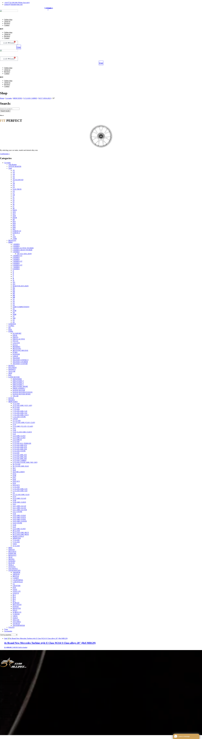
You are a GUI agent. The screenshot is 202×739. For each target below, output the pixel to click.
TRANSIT (16, 358)
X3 (14, 303)
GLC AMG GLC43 (19, 506)
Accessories (8, 631)
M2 (14, 288)
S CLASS (16, 453)
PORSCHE (12, 553)
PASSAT (16, 606)
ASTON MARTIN (14, 166)
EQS (14, 483)
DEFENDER (17, 379)
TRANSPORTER (19, 625)
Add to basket (22, 647)
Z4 (14, 322)
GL (14, 493)
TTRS (15, 238)
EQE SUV (16, 481)
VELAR (15, 396)
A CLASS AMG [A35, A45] (22, 405)
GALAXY (16, 343)
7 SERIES (16, 267)
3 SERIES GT (17, 255)
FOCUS (15, 341)
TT (14, 235)
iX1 (14, 282)
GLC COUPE (17, 512)
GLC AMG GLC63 (19, 508)
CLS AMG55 (17, 439)
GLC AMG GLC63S (20, 510)
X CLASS (16, 546)
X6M (14, 314)
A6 (14, 178)
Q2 (14, 185)
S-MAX (15, 356)
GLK (14, 525)
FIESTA (15, 337)
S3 (13, 199)
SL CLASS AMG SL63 (21, 466)
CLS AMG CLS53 (19, 436)
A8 (14, 183)
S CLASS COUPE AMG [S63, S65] (25, 462)
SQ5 (14, 212)
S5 (13, 202)
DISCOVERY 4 (18, 383)
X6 (14, 312)
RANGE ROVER (19, 390)
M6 (14, 295)
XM (14, 318)
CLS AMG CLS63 (19, 438)
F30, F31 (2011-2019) (24, 254)
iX (13, 280)
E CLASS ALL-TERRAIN (22, 443)
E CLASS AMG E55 (20, 447)
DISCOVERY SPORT (20, 386)
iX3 (14, 284)
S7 (13, 206)
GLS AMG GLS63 (19, 529)
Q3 (14, 187)
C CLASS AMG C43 (20, 411)
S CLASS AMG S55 (20, 455)
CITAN (15, 419)
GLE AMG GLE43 (19, 515)
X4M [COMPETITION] (21, 307)
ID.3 (14, 595)
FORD (10, 331)
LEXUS (11, 398)
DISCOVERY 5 (18, 384)
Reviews (7, 23)
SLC (14, 468)
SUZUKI (11, 563)
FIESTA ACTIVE (19, 339)
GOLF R (16, 593)
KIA (9, 375)
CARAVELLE (18, 582)
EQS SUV (16, 485)
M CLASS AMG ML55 (21, 532)
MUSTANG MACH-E (20, 350)
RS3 (14, 221)
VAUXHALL (13, 568)
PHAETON (17, 608)
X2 (14, 301)
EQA (14, 474)
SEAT (10, 557)
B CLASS (16, 407)
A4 (14, 174)
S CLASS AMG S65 (20, 458)
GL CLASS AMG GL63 (21, 494)
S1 (13, 197)
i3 (13, 271)
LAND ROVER (14, 377)
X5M (14, 310)
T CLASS (16, 540)
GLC (14, 504)
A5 (14, 176)
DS (9, 328)
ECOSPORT (17, 333)
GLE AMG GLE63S (20, 521)
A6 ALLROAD (18, 180)
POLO (15, 610)
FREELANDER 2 (19, 388)
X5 (14, 309)
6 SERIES (16, 263)
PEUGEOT (12, 551)
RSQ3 (15, 210)
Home (2, 98)
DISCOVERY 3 (18, 381)
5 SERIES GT (17, 261)
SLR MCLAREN (19, 472)
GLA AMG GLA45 (19, 498)
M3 (14, 290)
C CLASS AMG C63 (20, 413)
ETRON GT (17, 231)
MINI (10, 548)
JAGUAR (11, 371)
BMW (10, 242)
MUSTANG (17, 348)
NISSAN (11, 549)
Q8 (14, 195)
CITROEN (12, 324)
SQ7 (14, 214)
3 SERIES (16, 252)
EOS (14, 587)
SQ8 (14, 216)
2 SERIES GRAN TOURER (22, 250)
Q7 (14, 193)
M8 (14, 297)
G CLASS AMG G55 (20, 489)
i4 (13, 273)
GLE (14, 513)
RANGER (16, 354)
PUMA (15, 352)
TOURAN (16, 623)
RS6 (14, 227)
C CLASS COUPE (19, 417)
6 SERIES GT (17, 265)
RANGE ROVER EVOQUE (23, 392)
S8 (13, 208)
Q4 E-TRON (17, 189)
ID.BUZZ (16, 603)
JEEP (10, 373)
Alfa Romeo (12, 164)
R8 (14, 219)
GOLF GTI (16, 591)
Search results (5, 111)
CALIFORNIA (18, 580)
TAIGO (15, 618)
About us (7, 21)
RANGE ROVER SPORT (22, 394)
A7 (14, 182)
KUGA (15, 345)
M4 (14, 292)
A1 (14, 170)
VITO (15, 544)
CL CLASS (17, 421)
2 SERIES (16, 246)
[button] (62, 29)
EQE (14, 479)
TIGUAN (16, 620)
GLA (14, 496)
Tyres (6, 629)
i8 (13, 278)
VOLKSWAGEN (14, 570)
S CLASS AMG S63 (20, 457)
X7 (14, 316)
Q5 (14, 191)
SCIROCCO (17, 612)
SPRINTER (17, 538)
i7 (13, 276)
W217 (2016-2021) (44, 98)
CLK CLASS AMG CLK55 (22, 432)
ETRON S (16, 233)
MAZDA (11, 400)
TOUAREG (17, 622)
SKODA (11, 559)
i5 (13, 274)
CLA (14, 424)
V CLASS (16, 542)
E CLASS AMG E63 (20, 449)
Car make (8, 98)
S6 (13, 204)
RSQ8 (15, 218)
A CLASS (16, 403)
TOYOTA (11, 567)
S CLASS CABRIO (30, 98)
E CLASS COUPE (19, 451)
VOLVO (11, 627)
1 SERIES (16, 244)
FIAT (10, 329)
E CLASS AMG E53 (20, 445)
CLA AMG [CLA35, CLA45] (23, 426)
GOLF (15, 589)
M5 (14, 293)
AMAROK (16, 572)
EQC (14, 477)
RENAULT (12, 555)
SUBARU (11, 561)
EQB (14, 476)
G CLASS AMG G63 (20, 491)
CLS (14, 434)
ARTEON (16, 574)
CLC (14, 428)
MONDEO (16, 347)
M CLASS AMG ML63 (21, 534)
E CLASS (16, 441)
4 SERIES (16, 257)
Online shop (8, 19)
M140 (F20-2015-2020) (21, 286)
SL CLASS (16, 464)
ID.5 (14, 599)
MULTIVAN (17, 604)
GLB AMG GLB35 (19, 502)
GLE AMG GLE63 (19, 519)
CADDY (16, 578)
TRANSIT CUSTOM (20, 364)
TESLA (11, 565)
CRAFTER (16, 586)
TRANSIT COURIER (20, 362)
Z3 (14, 320)
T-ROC (15, 616)
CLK (14, 430)
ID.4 (14, 597)
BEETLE (16, 576)
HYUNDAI (12, 367)
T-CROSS (16, 614)
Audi (10, 168)
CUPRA (11, 326)
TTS (14, 237)
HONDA (11, 365)
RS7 (14, 229)
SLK (14, 470)
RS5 (14, 225)
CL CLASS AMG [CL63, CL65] (24, 422)
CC (14, 584)
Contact (6, 25)
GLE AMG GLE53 (19, 517)
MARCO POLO (18, 536)
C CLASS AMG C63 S (21, 415)
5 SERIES (16, 259)
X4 (14, 305)
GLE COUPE (17, 523)
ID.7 (14, 601)
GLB (14, 500)
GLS (14, 527)
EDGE (15, 335)
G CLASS (16, 487)
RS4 (14, 223)
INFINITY (12, 369)
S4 (13, 200)
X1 (14, 299)
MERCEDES (17, 98)
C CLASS (16, 409)
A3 (14, 172)
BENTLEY (12, 240)
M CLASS (16, 531)
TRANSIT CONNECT (21, 360)
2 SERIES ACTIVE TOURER (23, 248)
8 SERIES (16, 269)
